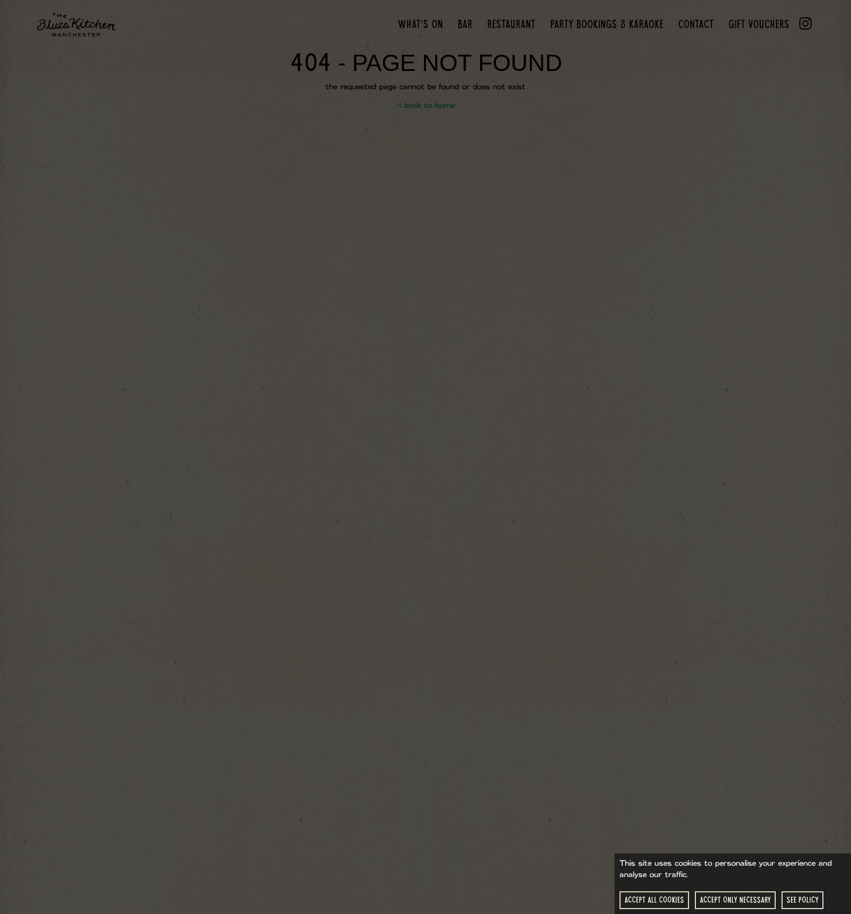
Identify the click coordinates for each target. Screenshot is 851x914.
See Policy (802, 900)
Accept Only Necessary (735, 900)
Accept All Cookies (654, 900)
